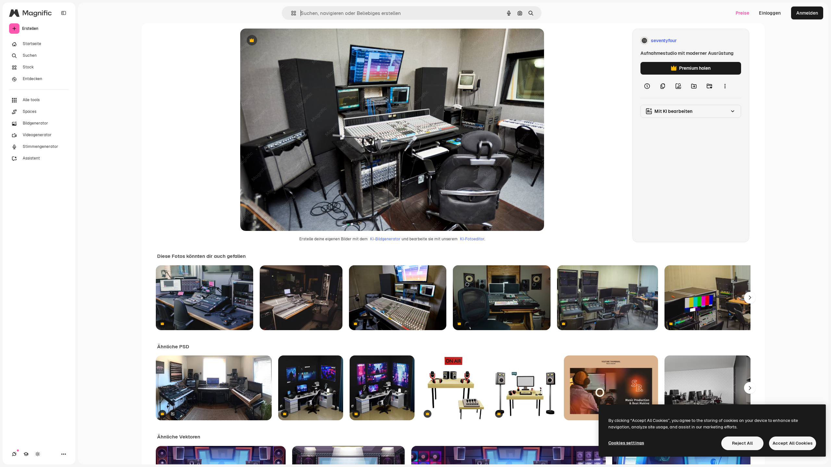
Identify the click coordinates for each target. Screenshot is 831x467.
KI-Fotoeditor (472, 239)
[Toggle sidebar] (63, 13)
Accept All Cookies (792, 443)
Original (282, 41)
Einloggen (770, 13)
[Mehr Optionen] (724, 86)
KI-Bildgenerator (385, 239)
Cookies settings (626, 443)
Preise (742, 13)
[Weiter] (750, 297)
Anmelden (807, 13)
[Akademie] (26, 454)
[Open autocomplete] (291, 13)
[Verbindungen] (14, 454)
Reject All (742, 443)
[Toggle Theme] (37, 454)
